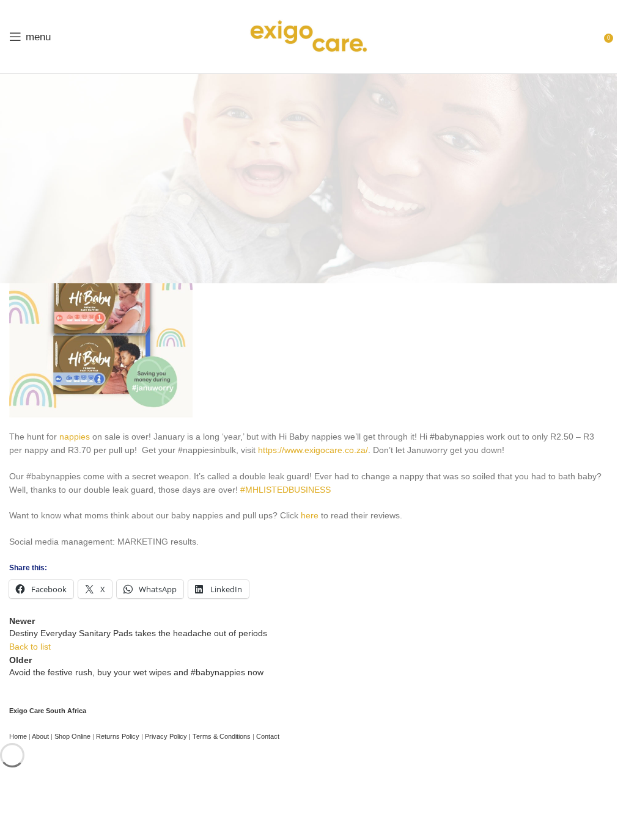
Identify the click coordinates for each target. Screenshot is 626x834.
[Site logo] (308, 36)
